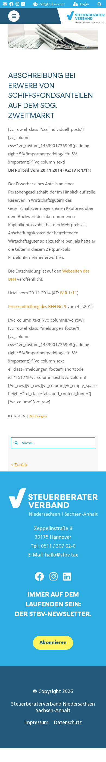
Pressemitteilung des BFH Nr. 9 (37, 306)
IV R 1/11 (68, 292)
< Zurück (19, 464)
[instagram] (53, 576)
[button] (97, 4)
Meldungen (38, 416)
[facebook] (39, 576)
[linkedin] (67, 576)
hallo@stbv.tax (61, 555)
